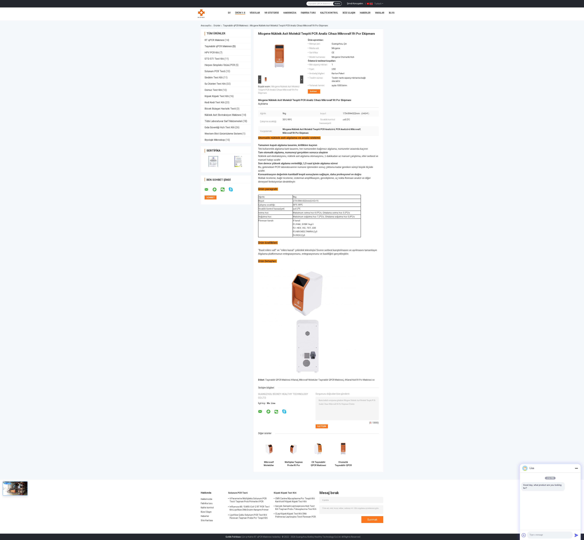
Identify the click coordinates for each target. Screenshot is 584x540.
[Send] (576, 535)
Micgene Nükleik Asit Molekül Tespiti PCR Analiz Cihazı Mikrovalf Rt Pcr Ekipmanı (278, 89)
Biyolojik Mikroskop (215, 139)
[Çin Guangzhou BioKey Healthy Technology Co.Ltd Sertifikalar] (213, 161)
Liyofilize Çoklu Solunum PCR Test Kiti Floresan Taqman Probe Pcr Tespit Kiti (249, 516)
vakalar (379, 13)
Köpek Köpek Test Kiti (217, 96)
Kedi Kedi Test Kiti (214, 102)
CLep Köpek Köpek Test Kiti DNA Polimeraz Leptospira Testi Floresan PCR (295, 515)
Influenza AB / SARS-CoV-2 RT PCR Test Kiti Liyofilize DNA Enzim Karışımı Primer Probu (249, 508)
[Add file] (524, 535)
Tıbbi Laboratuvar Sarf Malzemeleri (223, 121)
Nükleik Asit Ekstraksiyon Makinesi (223, 114)
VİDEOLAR (255, 13)
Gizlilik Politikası (233, 537)
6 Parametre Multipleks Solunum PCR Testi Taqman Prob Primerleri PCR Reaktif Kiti (248, 500)
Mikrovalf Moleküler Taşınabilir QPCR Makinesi (321, 380)
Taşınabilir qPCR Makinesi (235, 25)
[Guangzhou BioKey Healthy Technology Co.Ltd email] (208, 189)
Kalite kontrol (329, 13)
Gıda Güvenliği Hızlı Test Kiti (220, 127)
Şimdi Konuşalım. (355, 3)
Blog (392, 13)
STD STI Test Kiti (214, 58)
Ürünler (217, 25)
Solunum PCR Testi (215, 71)
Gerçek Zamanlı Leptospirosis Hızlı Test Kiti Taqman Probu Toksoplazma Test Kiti (295, 507)
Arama (337, 4)
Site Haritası (207, 520)
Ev (229, 13)
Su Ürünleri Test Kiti (215, 83)
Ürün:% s (240, 13)
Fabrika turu (308, 13)
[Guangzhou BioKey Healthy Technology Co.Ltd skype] (232, 189)
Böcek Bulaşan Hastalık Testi (220, 108)
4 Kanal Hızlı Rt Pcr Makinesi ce (360, 380)
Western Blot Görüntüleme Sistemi (223, 133)
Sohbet (313, 91)
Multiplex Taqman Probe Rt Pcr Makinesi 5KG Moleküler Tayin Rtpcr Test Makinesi (294, 464)
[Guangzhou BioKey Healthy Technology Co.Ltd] (201, 13)
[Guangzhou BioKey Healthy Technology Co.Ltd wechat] (224, 189)
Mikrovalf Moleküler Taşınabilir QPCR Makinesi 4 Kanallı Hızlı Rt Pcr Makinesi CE (269, 464)
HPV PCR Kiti (212, 52)
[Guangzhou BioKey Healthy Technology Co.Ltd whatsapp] (216, 189)
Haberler (365, 13)
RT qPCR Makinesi (214, 40)
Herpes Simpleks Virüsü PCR (220, 65)
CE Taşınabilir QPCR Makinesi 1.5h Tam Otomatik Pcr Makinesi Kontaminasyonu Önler (318, 464)
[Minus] (576, 468)
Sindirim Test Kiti (214, 77)
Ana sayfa (206, 25)
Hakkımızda (289, 13)
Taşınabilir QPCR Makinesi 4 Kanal (281, 380)
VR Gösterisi (271, 13)
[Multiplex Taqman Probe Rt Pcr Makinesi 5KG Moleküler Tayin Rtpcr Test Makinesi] (293, 448)
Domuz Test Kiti (213, 90)
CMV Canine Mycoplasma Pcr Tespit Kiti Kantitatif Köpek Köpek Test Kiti (295, 500)
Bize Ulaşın (349, 13)
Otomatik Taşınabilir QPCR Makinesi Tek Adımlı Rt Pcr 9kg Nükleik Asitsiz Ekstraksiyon (343, 464)
